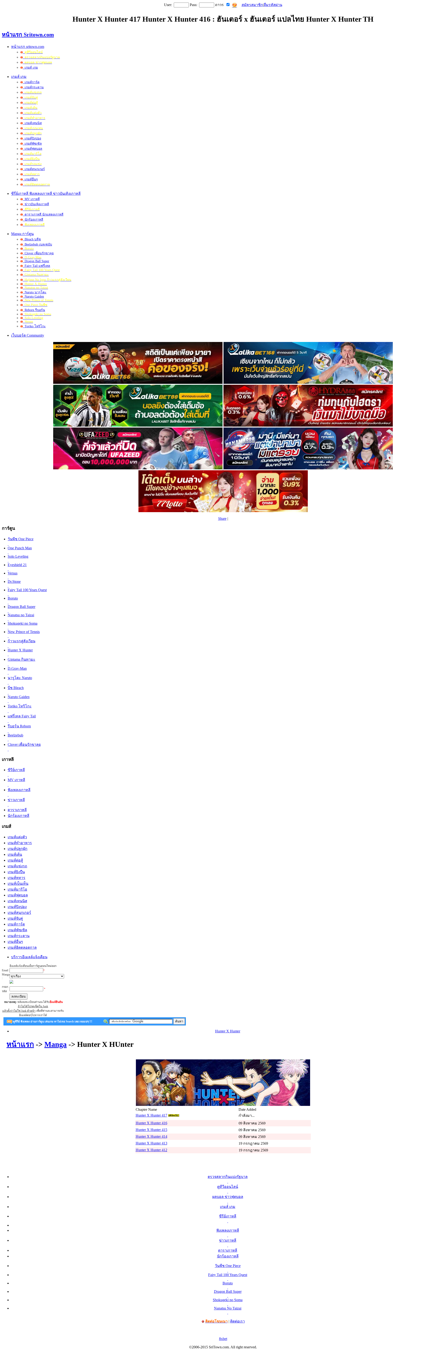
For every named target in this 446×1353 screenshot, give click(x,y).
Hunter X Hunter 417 (151, 1115)
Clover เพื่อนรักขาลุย (38, 253)
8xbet (223, 1339)
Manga (55, 1044)
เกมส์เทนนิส (32, 123)
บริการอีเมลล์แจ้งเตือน (29, 957)
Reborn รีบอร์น (34, 310)
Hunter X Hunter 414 (151, 1136)
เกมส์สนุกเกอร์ (34, 169)
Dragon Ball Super (36, 261)
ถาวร (219, 5)
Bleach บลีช (32, 239)
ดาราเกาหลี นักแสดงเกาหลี (43, 214)
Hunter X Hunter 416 (151, 1123)
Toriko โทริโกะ (34, 326)
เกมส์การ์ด (31, 82)
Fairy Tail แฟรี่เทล (36, 266)
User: (168, 5)
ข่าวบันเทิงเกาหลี (36, 204)
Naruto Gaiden (33, 296)
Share (222, 519)
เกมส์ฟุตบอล (32, 148)
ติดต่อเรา (237, 1321)
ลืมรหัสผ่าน (273, 5)
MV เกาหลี (31, 199)
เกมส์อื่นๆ (30, 179)
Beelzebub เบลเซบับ (37, 244)
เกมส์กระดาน (33, 87)
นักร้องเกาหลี (33, 219)
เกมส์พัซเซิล (32, 143)
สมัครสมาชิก (252, 5)
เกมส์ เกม (30, 67)
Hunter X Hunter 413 (151, 1143)
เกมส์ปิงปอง (32, 138)
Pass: (193, 5)
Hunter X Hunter (227, 1031)
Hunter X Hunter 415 (151, 1130)
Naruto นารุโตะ (34, 292)
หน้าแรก (20, 1044)
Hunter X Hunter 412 (151, 1150)
